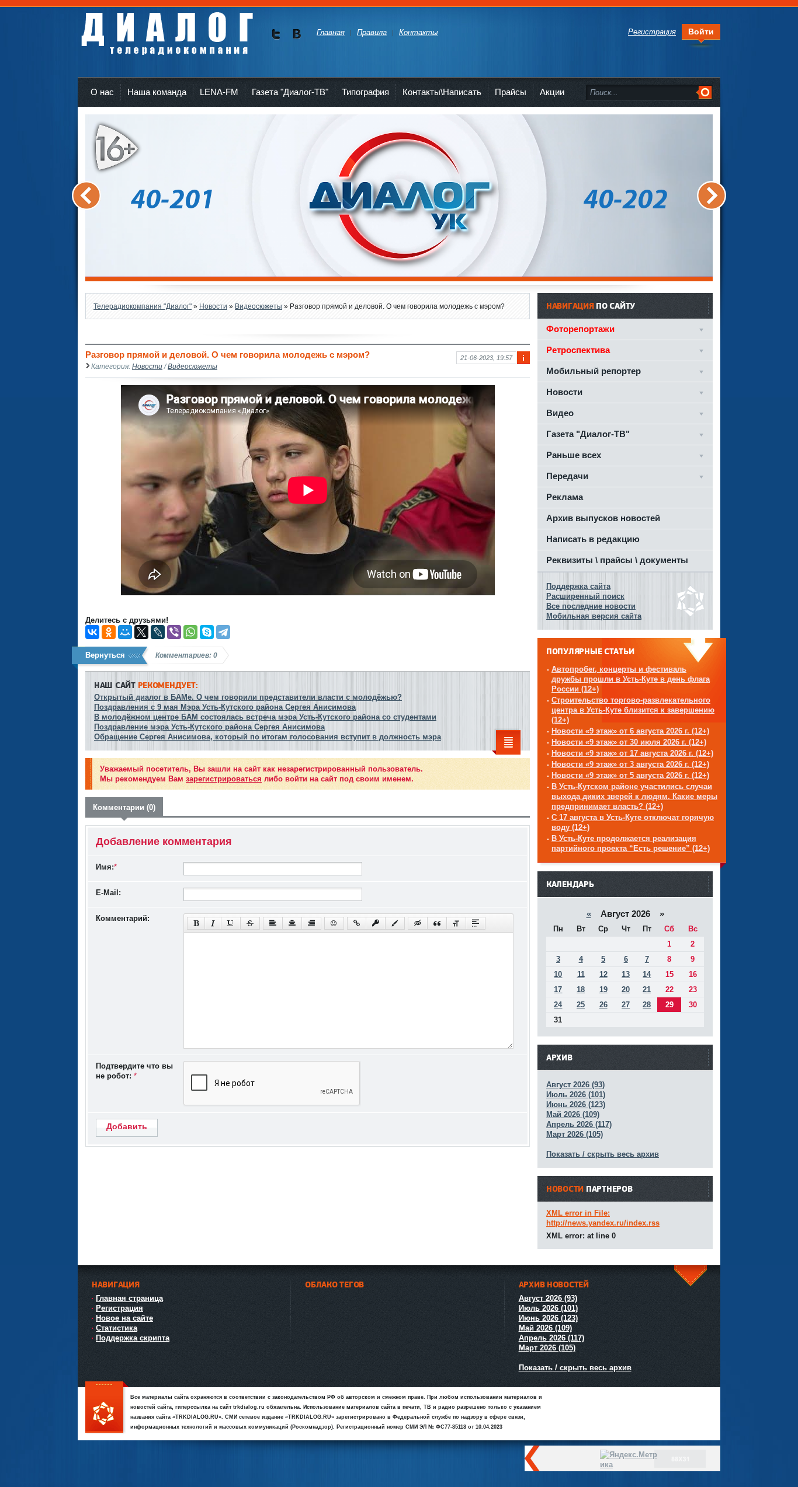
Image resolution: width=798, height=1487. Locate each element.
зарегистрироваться (224, 778)
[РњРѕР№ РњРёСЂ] (125, 632)
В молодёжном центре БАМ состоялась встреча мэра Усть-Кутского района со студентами (265, 717)
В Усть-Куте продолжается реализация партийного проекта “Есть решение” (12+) (630, 843)
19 (603, 989)
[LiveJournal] (158, 632)
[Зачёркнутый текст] (250, 923)
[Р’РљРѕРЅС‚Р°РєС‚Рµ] (92, 632)
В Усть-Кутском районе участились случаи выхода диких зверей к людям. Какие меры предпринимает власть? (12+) (634, 796)
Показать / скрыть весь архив (602, 1154)
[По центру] (292, 923)
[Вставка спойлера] (475, 923)
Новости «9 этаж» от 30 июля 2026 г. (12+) (628, 742)
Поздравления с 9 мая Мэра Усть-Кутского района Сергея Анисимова (225, 707)
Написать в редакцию (593, 539)
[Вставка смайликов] (334, 923)
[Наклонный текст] (212, 923)
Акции (552, 92)
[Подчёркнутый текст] (231, 923)
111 (107, 1407)
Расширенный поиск (585, 596)
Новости (147, 366)
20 (626, 989)
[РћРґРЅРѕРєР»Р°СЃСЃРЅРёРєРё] (109, 632)
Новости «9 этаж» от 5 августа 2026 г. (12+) (630, 775)
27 (626, 1004)
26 (603, 1004)
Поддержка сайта (578, 586)
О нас (102, 92)
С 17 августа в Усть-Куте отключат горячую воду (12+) (632, 822)
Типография (365, 92)
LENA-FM (219, 92)
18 (581, 989)
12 (603, 974)
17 (558, 989)
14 (647, 974)
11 (581, 974)
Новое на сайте (124, 1318)
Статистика (116, 1328)
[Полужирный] (196, 923)
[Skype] (207, 632)
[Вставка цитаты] (437, 923)
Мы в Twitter (276, 34)
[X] (141, 632)
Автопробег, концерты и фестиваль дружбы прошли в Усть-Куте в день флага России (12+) (630, 679)
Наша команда (156, 92)
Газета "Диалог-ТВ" (290, 92)
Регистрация (119, 1308)
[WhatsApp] (190, 632)
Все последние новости (591, 606)
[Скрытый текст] (418, 923)
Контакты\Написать (442, 92)
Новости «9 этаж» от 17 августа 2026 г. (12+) (632, 753)
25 (581, 1004)
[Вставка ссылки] (356, 923)
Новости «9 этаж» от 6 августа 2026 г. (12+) (630, 731)
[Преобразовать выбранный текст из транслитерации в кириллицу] (456, 923)
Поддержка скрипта (132, 1338)
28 (647, 1004)
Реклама (564, 497)
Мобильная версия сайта (593, 616)
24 (558, 1004)
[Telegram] (223, 632)
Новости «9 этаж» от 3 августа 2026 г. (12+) (630, 764)
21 (647, 989)
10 (558, 974)
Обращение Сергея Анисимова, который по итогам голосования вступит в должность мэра (267, 736)
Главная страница (129, 1298)
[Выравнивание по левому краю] (273, 923)
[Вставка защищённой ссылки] (376, 923)
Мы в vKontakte (296, 34)
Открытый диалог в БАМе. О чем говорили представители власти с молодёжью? (248, 697)
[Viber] (174, 632)
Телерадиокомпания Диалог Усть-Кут (167, 29)
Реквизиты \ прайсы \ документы (617, 560)
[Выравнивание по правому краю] (311, 923)
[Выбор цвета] (395, 923)
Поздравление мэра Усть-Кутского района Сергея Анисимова (209, 726)
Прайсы (510, 92)
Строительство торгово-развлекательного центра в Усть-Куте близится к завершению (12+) (632, 710)
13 (626, 974)
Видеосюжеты (192, 366)
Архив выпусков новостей (603, 518)
